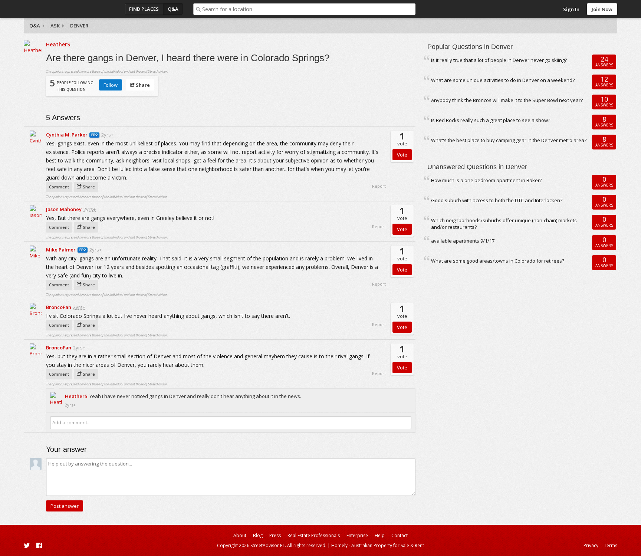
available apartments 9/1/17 (462, 240)
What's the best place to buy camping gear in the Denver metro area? (508, 140)
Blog (258, 535)
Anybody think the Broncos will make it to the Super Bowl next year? (507, 100)
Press (275, 535)
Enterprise (357, 535)
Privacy (591, 545)
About (239, 535)
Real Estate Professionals (313, 535)
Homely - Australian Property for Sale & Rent (377, 545)
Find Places (144, 9)
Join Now (602, 9)
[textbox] (308, 9)
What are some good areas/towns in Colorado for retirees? (497, 260)
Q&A (173, 9)
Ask (55, 25)
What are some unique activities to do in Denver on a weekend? (503, 80)
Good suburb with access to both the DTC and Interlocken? (496, 200)
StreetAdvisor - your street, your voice (53, 9)
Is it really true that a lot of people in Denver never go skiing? (499, 60)
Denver (79, 25)
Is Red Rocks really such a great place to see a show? (490, 120)
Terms (610, 545)
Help (380, 535)
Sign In (571, 9)
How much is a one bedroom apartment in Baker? (486, 180)
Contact (399, 535)
